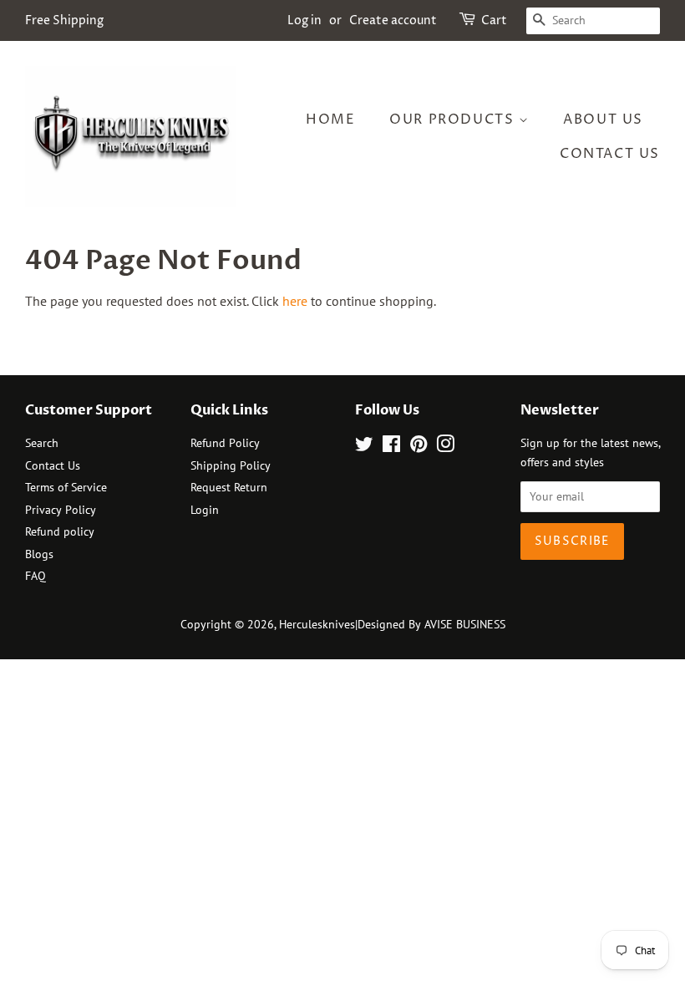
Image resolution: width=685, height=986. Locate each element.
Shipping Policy (230, 465)
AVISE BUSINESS (464, 624)
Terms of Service (66, 487)
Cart (494, 20)
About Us (603, 119)
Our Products (454, 119)
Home (330, 119)
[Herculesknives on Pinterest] (418, 447)
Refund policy (59, 531)
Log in (304, 20)
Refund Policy (225, 442)
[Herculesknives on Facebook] (391, 447)
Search (41, 442)
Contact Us (610, 154)
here (294, 300)
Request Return (228, 487)
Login (204, 509)
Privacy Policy (60, 509)
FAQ (35, 575)
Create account (393, 20)
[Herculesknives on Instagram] (445, 447)
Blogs (39, 554)
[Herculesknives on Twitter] (364, 447)
